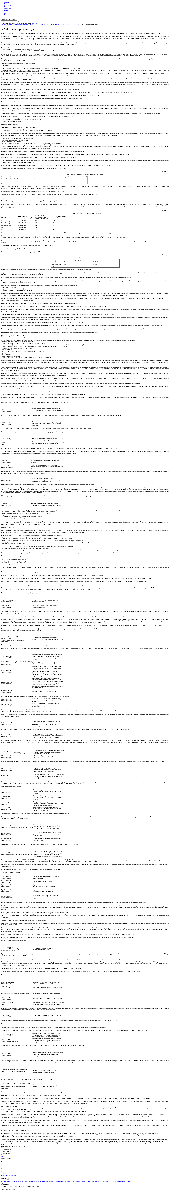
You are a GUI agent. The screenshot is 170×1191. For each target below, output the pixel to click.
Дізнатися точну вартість (8, 1175)
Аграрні (6, 2)
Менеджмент (8, 7)
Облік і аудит (8, 8)
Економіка (7, 4)
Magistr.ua (34, 23)
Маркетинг (7, 5)
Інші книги (7, 15)
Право (6, 10)
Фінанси (6, 13)
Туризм (6, 12)
